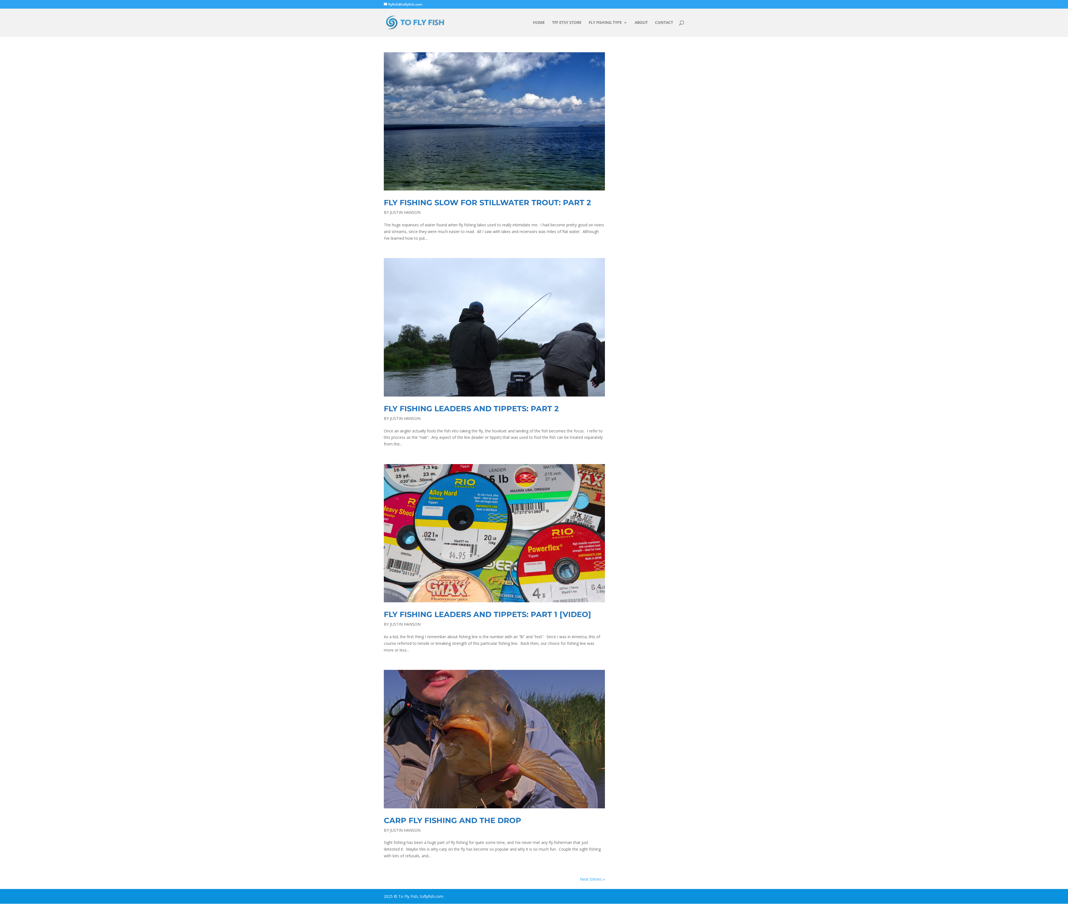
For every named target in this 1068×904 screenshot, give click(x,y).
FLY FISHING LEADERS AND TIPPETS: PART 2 (471, 408)
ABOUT (641, 23)
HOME (539, 23)
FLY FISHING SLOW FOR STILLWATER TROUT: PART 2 (487, 202)
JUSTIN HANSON (405, 212)
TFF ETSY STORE (567, 23)
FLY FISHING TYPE (605, 23)
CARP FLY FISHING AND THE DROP (452, 820)
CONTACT (664, 23)
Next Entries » (592, 879)
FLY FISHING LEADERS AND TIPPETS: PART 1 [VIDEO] (487, 614)
